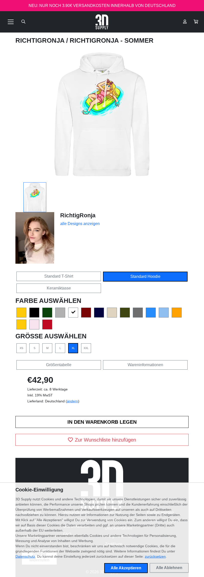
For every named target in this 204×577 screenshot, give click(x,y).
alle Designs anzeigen (80, 224)
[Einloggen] (185, 21)
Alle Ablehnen (169, 568)
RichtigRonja (40, 40)
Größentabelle (58, 365)
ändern (72, 401)
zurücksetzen (155, 556)
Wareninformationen (145, 365)
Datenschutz (25, 556)
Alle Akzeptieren (126, 568)
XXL (86, 348)
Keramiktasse (59, 288)
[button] (196, 21)
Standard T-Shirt (58, 276)
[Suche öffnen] (23, 22)
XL (73, 348)
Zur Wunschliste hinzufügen (105, 440)
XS (21, 348)
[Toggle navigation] (10, 22)
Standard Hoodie (145, 276)
